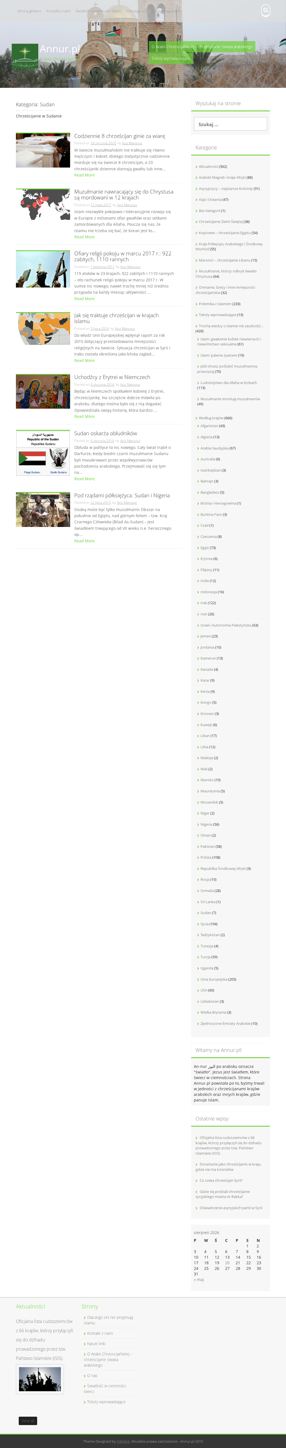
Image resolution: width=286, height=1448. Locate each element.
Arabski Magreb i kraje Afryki (222, 177)
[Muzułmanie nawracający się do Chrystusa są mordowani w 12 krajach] (43, 204)
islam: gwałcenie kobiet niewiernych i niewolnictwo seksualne (229, 341)
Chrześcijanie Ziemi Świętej (221, 221)
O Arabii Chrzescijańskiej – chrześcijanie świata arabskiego (202, 46)
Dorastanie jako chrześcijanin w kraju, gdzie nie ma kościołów (228, 1167)
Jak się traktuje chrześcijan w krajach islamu (116, 318)
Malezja (207, 757)
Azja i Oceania (210, 199)
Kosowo (207, 713)
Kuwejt (206, 724)
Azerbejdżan (211, 470)
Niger (205, 813)
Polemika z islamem (215, 303)
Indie (205, 580)
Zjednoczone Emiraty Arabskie (226, 1023)
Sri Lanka (208, 901)
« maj (199, 1279)
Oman (206, 835)
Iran (204, 613)
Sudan (206, 912)
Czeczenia (209, 536)
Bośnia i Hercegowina (218, 503)
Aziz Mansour (132, 143)
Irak (204, 602)
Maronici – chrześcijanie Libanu (224, 260)
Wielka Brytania (213, 1012)
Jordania (207, 647)
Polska (206, 857)
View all (28, 1420)
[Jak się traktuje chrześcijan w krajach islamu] (43, 328)
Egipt (205, 547)
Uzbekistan (210, 1001)
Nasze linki (96, 1343)
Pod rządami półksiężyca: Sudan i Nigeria (122, 496)
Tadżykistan (210, 934)
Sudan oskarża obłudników (105, 433)
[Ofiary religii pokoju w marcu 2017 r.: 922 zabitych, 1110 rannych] (43, 269)
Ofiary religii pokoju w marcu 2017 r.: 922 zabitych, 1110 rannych (122, 257)
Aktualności (208, 166)
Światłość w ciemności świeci (98, 10)
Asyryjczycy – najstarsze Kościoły (226, 188)
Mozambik (209, 802)
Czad (205, 525)
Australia (208, 459)
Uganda (207, 968)
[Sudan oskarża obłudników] (43, 453)
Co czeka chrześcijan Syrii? (221, 1180)
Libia (204, 746)
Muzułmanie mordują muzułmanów (230, 398)
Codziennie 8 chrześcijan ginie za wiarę (119, 136)
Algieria (207, 436)
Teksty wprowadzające (171, 58)
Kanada (207, 669)
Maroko (207, 779)
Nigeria (206, 824)
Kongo (206, 702)
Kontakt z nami (58, 10)
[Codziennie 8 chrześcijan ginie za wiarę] (43, 150)
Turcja (206, 956)
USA (204, 990)
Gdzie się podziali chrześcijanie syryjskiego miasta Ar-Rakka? (223, 1194)
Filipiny (206, 569)
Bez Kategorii (209, 210)
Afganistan (209, 425)
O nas (92, 1375)
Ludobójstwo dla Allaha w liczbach (229, 382)
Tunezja (207, 945)
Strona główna (29, 10)
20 (227, 1262)
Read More (84, 175)
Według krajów (211, 417)
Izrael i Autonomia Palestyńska (226, 625)
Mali (204, 768)
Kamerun (208, 658)
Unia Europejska (214, 979)
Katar (205, 680)
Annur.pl (60, 48)
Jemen (206, 636)
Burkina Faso (211, 514)
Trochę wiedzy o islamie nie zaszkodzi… (231, 325)
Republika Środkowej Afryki (223, 868)
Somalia (207, 890)
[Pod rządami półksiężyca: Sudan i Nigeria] (43, 509)
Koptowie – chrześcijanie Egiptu (225, 232)
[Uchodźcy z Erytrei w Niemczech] (43, 391)
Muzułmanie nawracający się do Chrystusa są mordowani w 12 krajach (123, 195)
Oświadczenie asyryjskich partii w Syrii (231, 1207)
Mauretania (210, 791)
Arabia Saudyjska (215, 448)
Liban (205, 735)
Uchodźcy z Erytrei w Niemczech (112, 377)
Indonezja (209, 591)
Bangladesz (210, 492)
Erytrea (207, 558)
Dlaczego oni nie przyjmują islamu (154, 10)
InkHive (123, 1441)
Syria (205, 923)
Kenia (205, 691)
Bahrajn (207, 481)
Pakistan (208, 846)
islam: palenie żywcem (219, 355)
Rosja (205, 879)
